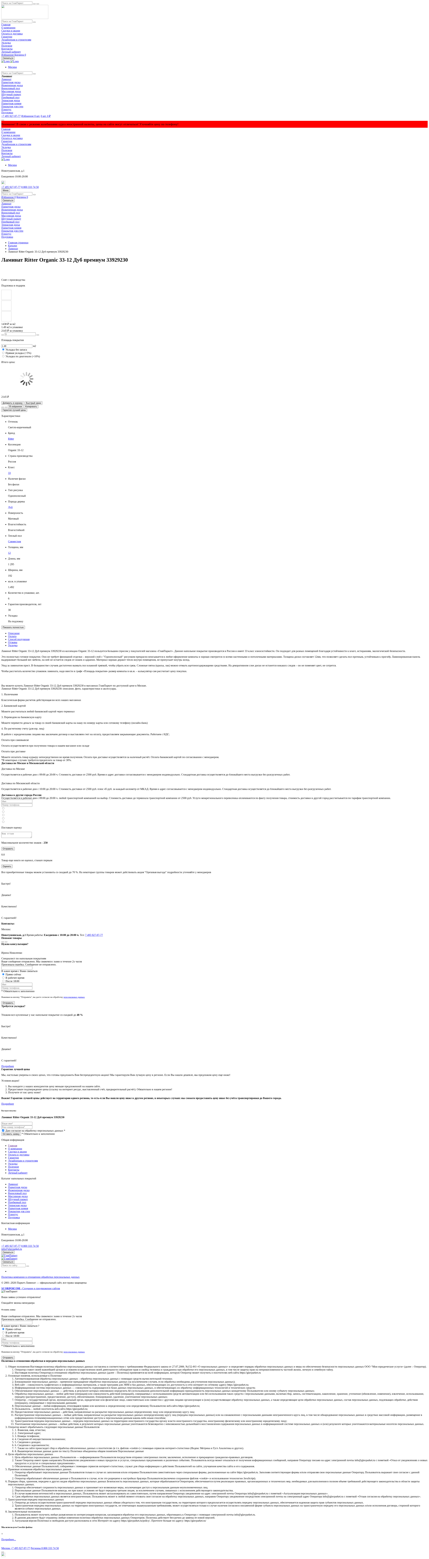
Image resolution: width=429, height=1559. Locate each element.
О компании (8, 27)
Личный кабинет (11, 51)
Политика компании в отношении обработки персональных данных (40, 1277)
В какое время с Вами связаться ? (20, 1325)
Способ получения (18, 639)
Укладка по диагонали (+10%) (23, 356)
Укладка (6, 42)
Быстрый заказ (33, 403)
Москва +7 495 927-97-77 (15, 1548)
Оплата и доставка (12, 33)
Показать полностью (13, 627)
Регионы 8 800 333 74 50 (45, 1548)
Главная (5, 24)
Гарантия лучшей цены (14, 410)
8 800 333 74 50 (30, 187)
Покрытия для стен (12, 106)
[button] (12, 67)
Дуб (10, 507)
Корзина (20, 54)
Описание (14, 633)
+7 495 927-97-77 (11, 116)
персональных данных (74, 997)
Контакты (7, 48)
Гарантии (6, 36)
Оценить (7, 866)
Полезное (6, 45)
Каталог (12, 245)
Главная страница (18, 242)
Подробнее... (8, 1539)
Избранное (7, 54)
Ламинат (6, 79)
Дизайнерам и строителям (16, 39)
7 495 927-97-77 (94, 935)
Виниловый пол (10, 88)
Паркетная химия (11, 103)
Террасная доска (10, 100)
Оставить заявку (11, 1134)
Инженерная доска (12, 85)
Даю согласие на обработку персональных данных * (35, 1130)
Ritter (11, 438)
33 (9, 473)
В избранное (15, 406)
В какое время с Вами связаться (19, 971)
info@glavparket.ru (11, 1249)
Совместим (14, 541)
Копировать (31, 406)
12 (9, 552)
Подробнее (7, 1066)
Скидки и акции (10, 30)
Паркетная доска (10, 82)
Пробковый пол (10, 97)
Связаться (8, 58)
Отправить (8, 848)
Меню (6, 190)
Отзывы (12, 642)
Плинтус (6, 109)
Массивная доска (11, 91)
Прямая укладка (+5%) (18, 353)
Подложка (7, 112)
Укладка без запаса (16, 349)
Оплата (12, 636)
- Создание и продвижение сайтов (30, 1288)
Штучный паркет (11, 94)
